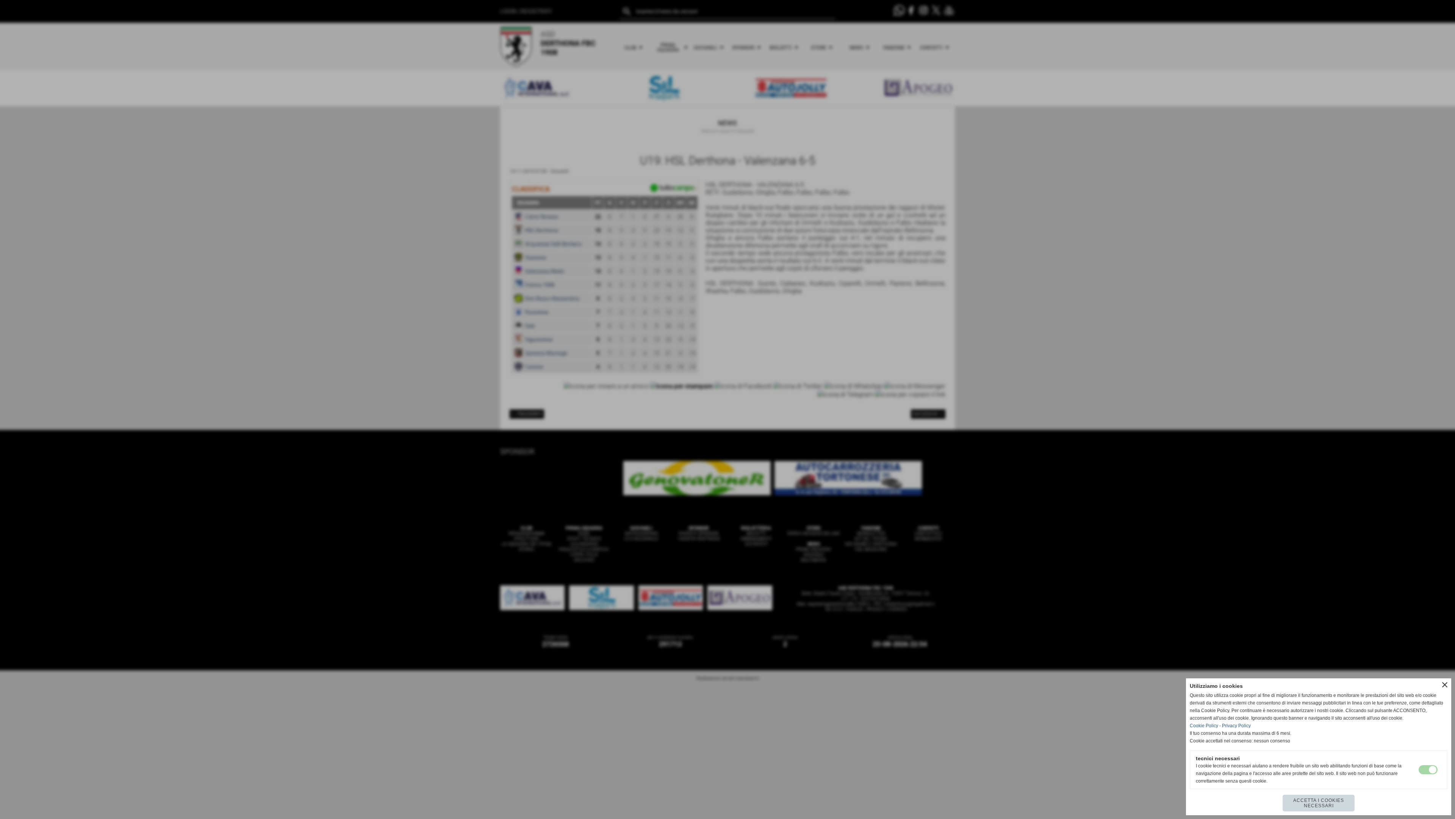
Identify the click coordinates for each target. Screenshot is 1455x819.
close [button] (1444, 684)
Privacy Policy (1236, 725)
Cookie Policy (1204, 725)
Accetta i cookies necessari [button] (1318, 803)
